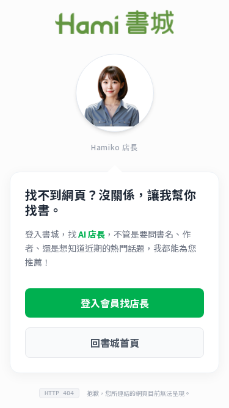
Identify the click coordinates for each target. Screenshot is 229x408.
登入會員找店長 (115, 303)
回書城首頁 (114, 342)
